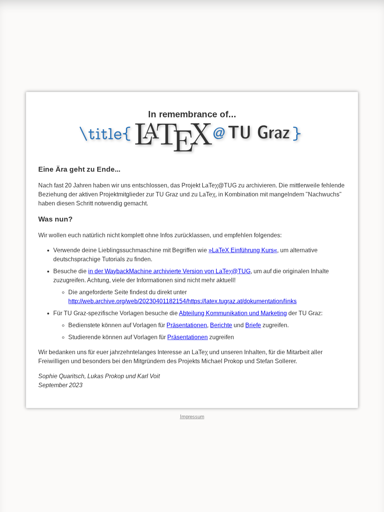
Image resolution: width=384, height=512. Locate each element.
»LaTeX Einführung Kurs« (242, 250)
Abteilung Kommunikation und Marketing (233, 313)
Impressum (192, 416)
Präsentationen (186, 325)
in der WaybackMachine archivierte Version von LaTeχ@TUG (169, 271)
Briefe (253, 325)
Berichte (221, 325)
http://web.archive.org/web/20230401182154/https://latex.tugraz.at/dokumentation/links (182, 301)
